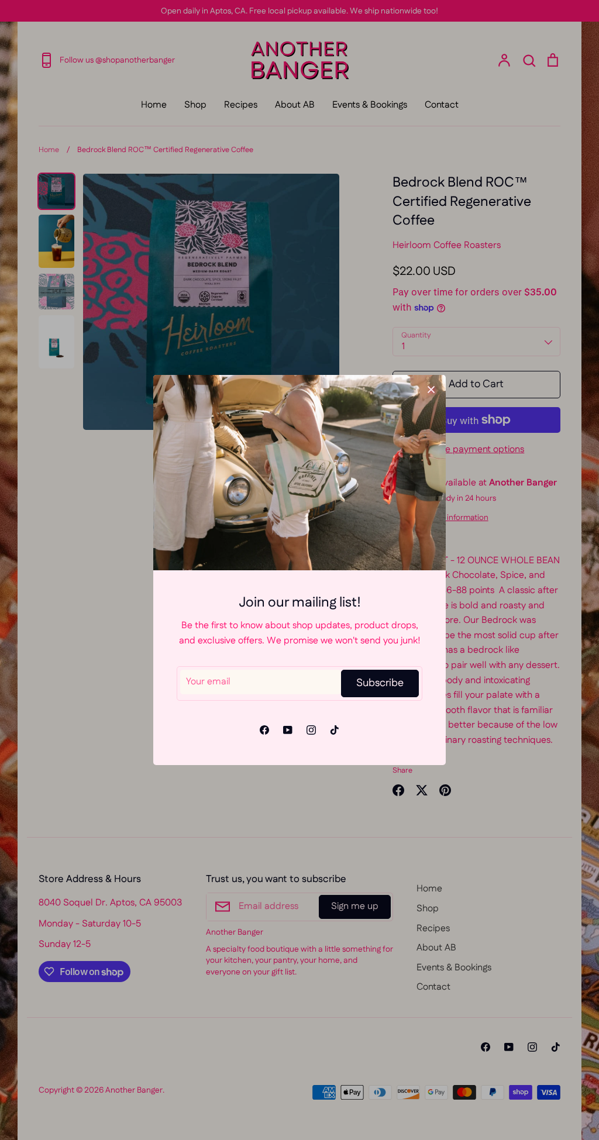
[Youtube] (288, 730)
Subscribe (380, 683)
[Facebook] (264, 730)
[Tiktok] (334, 730)
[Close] (431, 389)
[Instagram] (311, 730)
